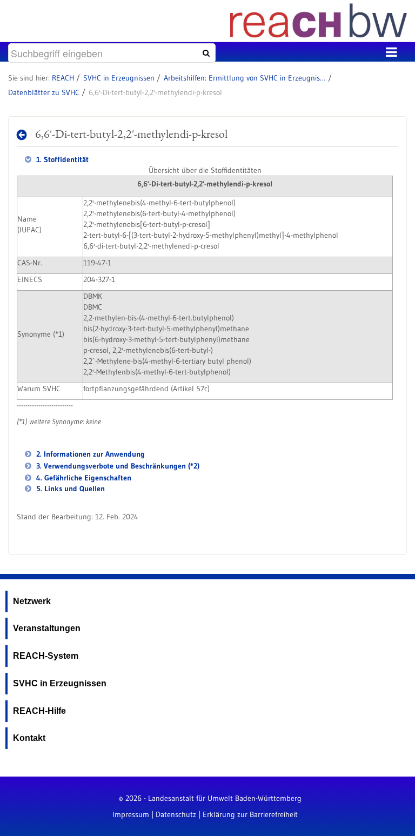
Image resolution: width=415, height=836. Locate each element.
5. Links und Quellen (69, 488)
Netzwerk (32, 601)
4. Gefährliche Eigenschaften (82, 478)
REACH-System (45, 655)
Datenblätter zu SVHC (43, 92)
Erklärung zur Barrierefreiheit (250, 814)
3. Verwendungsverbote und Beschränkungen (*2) (116, 466)
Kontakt (29, 738)
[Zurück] (24, 134)
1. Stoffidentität (61, 159)
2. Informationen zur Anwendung (89, 454)
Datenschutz (176, 814)
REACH (63, 78)
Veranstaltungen (47, 628)
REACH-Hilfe (39, 710)
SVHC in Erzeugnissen (119, 78)
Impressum (130, 814)
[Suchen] (204, 53)
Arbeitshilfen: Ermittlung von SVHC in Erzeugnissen (245, 78)
